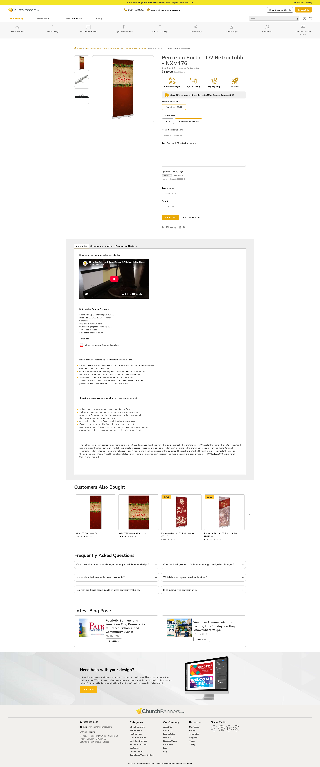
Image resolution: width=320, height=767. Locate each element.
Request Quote (170, 741)
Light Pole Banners (139, 737)
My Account (194, 727)
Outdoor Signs (136, 751)
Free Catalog (169, 734)
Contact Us (303, 10)
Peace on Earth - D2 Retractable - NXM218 (221, 534)
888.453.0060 (136, 9)
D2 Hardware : (169, 115)
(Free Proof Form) (133, 430)
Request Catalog (304, 2)
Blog (165, 751)
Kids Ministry (16, 18)
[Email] (167, 227)
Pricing (99, 18)
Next (249, 516)
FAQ (165, 748)
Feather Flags (136, 734)
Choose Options (95, 515)
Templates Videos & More (142, 755)
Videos (192, 741)
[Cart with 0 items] (310, 18)
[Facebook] (163, 227)
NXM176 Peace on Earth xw (132, 533)
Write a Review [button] (193, 68)
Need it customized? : (172, 129)
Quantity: (166, 201)
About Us (167, 727)
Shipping (193, 737)
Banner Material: (171, 101)
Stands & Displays (138, 744)
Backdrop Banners (138, 741)
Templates (194, 734)
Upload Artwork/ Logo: (173, 171)
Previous (70, 516)
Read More (114, 641)
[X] (175, 227)
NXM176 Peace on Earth (88, 533)
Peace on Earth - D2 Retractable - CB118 (178, 534)
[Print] (171, 227)
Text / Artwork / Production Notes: (179, 143)
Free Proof (168, 737)
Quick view (96, 509)
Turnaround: (168, 188)
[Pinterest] (184, 227)
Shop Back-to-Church (280, 10)
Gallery (192, 744)
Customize (135, 748)
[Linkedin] (180, 227)
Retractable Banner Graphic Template (101, 345)
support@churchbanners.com (165, 10)
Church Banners (137, 727)
